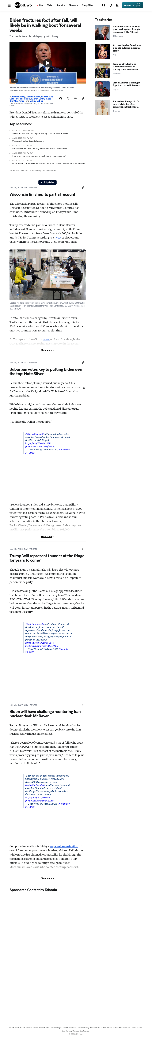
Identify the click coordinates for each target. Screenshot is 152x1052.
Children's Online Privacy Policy (76, 1028)
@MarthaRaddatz (35, 784)
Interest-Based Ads (98, 1028)
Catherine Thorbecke (20, 98)
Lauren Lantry (38, 98)
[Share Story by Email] (75, 98)
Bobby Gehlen (36, 100)
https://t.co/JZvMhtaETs (38, 443)
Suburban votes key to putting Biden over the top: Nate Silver (39, 148)
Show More (46, 350)
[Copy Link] (83, 98)
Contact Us (84, 1031)
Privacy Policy (32, 1028)
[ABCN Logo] (23, 5)
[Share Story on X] (68, 98)
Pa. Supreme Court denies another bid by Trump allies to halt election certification (48, 163)
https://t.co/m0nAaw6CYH (39, 642)
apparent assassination (64, 846)
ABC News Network (17, 1028)
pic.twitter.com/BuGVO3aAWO (41, 645)
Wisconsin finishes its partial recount (28, 141)
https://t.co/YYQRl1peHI (38, 797)
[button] (9, 5)
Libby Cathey (18, 96)
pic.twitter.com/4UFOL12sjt (39, 800)
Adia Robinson (33, 96)
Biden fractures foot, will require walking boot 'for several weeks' (40, 133)
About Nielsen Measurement (118, 1028)
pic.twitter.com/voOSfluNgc (39, 446)
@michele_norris (35, 623)
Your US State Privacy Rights (50, 1028)
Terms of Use (136, 1028)
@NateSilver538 (34, 433)
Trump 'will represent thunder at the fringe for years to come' (39, 156)
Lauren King (47, 96)
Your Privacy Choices (70, 1031)
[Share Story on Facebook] (60, 98)
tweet (57, 237)
